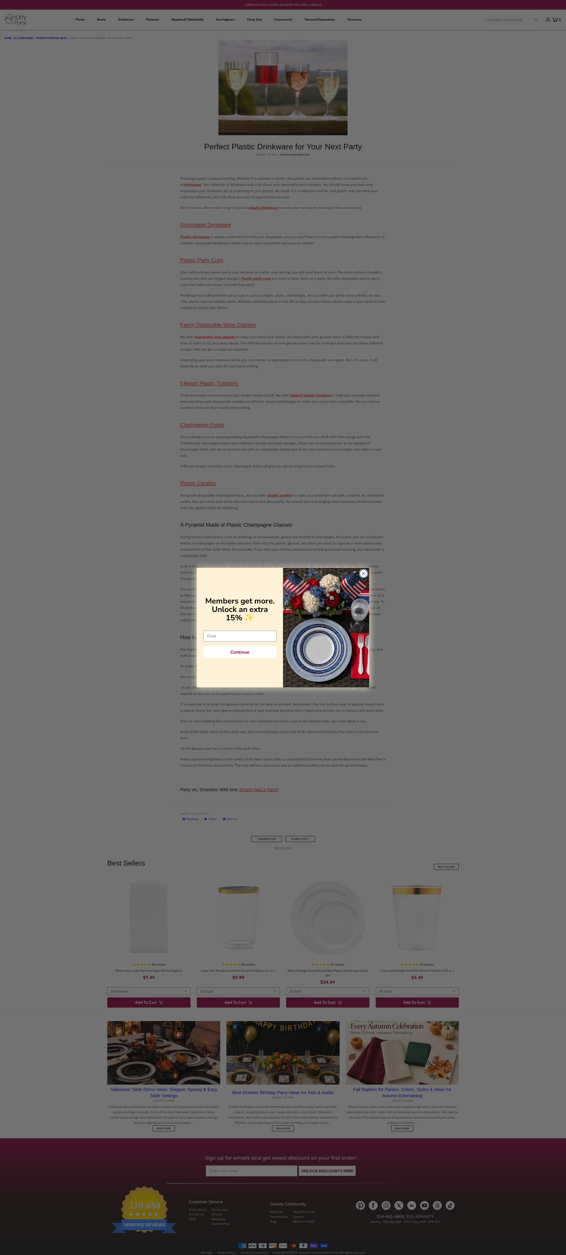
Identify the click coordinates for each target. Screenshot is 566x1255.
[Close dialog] (363, 573)
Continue (239, 652)
